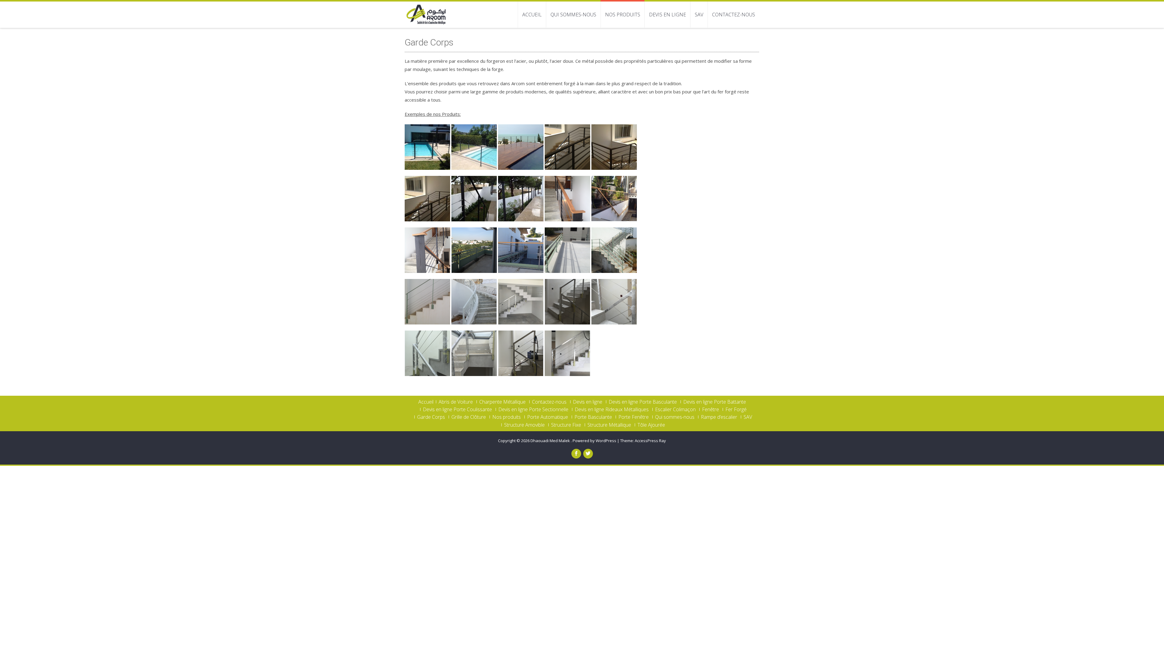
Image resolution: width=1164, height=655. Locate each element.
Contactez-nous (733, 14)
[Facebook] (576, 453)
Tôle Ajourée (651, 424)
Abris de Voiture (456, 401)
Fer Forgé (736, 409)
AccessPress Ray (650, 440)
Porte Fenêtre (633, 416)
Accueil (532, 14)
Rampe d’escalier (719, 416)
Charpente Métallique (502, 401)
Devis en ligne (667, 14)
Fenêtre (710, 409)
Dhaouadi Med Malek (550, 440)
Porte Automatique (547, 416)
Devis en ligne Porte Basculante (643, 401)
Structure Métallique (609, 424)
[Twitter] (588, 453)
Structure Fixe (566, 424)
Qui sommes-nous (573, 14)
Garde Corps (431, 416)
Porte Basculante (593, 416)
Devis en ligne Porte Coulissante (457, 409)
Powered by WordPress (594, 440)
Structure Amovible (524, 424)
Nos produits (622, 14)
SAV (699, 14)
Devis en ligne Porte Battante (714, 401)
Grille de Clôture (468, 416)
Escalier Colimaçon (675, 409)
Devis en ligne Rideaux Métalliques (612, 409)
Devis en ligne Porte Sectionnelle (533, 409)
